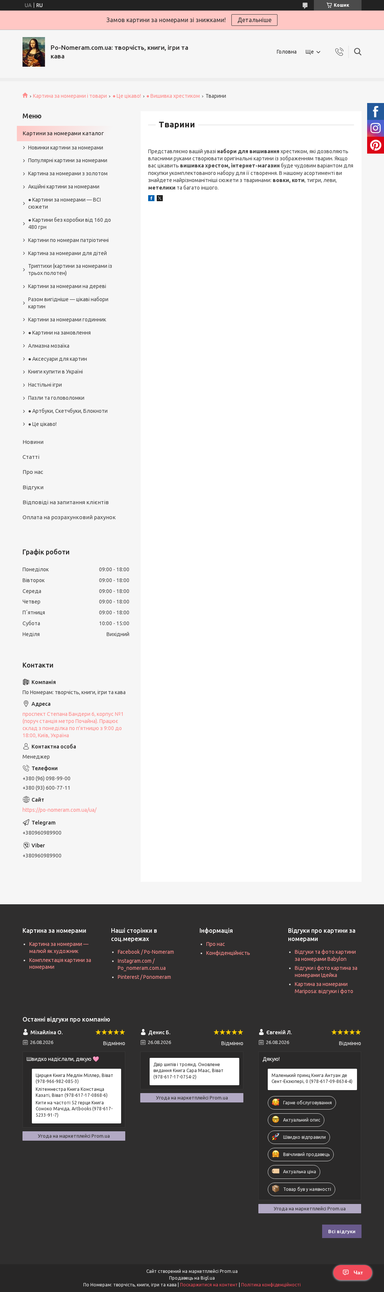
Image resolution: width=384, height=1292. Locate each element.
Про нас (32, 472)
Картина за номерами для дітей (67, 253)
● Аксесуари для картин (57, 359)
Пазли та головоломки (56, 398)
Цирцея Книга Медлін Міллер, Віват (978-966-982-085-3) (74, 1078)
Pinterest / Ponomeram (144, 977)
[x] (160, 199)
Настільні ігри (45, 385)
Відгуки (33, 487)
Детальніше (254, 19)
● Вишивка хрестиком (173, 96)
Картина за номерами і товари (70, 96)
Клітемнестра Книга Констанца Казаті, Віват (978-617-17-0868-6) (72, 1092)
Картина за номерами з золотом (68, 173)
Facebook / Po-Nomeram (146, 952)
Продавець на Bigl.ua (192, 1278)
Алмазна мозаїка (48, 346)
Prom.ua (229, 1271)
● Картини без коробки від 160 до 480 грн (69, 223)
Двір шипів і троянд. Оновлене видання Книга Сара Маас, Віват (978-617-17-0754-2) (188, 1070)
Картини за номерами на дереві (67, 286)
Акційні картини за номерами (63, 187)
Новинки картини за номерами (65, 148)
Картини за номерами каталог (63, 133)
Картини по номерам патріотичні (68, 240)
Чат (358, 1273)
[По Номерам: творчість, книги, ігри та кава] (33, 52)
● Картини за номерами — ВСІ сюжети (64, 203)
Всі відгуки (342, 1231)
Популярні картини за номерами (67, 160)
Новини (33, 442)
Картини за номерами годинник (67, 320)
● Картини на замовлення (59, 333)
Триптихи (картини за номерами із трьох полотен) (70, 269)
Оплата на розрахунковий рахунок (69, 517)
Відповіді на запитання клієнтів (65, 502)
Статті (30, 457)
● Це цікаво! (126, 96)
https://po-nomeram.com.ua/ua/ (59, 810)
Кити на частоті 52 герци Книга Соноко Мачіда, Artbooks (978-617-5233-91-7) (74, 1108)
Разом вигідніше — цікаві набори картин (68, 302)
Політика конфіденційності (271, 1284)
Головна (287, 52)
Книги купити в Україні (55, 372)
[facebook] (151, 199)
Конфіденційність (228, 953)
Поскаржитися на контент (209, 1284)
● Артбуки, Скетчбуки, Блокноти (68, 411)
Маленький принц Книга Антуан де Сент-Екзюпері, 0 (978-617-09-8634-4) (312, 1078)
